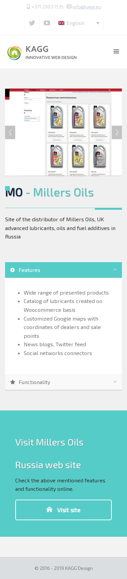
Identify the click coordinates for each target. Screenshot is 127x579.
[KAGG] (42, 51)
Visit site (68, 509)
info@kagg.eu (86, 6)
